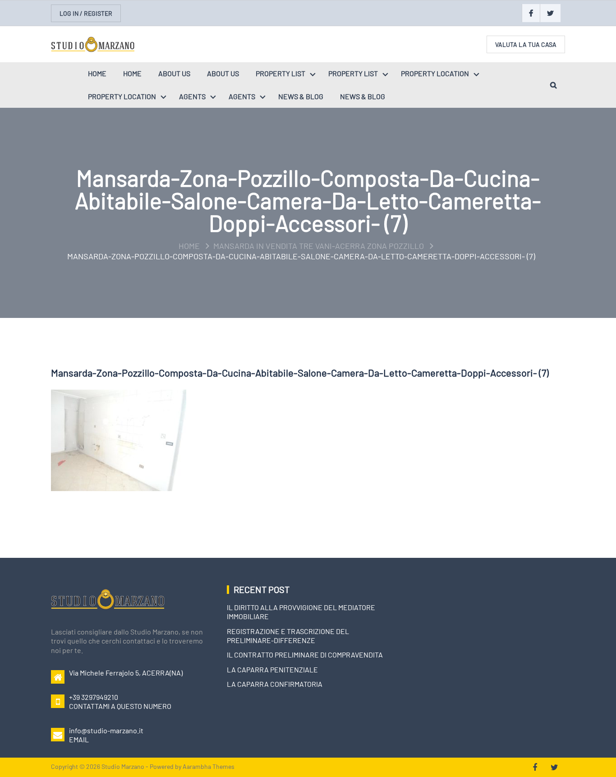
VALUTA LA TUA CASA (525, 44)
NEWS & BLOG (300, 96)
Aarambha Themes (208, 766)
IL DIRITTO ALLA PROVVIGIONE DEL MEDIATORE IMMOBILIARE (301, 612)
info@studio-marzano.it (106, 730)
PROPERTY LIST (280, 73)
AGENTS (192, 96)
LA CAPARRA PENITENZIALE (272, 669)
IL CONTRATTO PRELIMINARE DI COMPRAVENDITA (305, 654)
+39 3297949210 (93, 697)
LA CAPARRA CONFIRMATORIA (274, 684)
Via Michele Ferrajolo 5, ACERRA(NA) (126, 672)
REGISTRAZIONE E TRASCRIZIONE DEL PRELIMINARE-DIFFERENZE (288, 635)
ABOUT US (174, 73)
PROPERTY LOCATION (435, 73)
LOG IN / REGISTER (86, 13)
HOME (97, 73)
